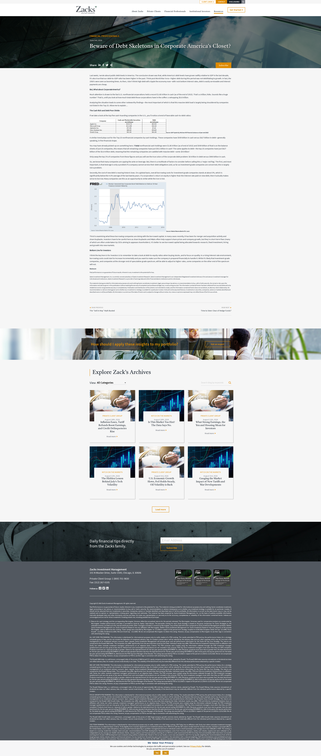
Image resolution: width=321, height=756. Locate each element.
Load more (160, 509)
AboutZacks (137, 12)
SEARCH (243, 2)
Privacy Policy (196, 746)
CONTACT (221, 2)
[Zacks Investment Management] (86, 10)
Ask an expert (217, 344)
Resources (218, 12)
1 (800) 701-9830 (120, 578)
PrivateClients (154, 12)
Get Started (235, 9)
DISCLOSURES (234, 2)
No (165, 752)
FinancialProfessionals (175, 12)
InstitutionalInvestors (199, 12)
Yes (157, 752)
